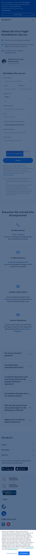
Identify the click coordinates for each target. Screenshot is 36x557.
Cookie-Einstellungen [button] (11, 553)
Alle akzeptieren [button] (24, 553)
